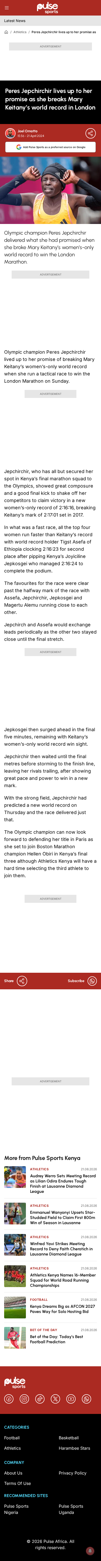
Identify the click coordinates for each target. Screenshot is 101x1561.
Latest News (14, 20)
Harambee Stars (74, 1448)
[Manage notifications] (90, 1551)
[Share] (90, 133)
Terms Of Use (17, 1483)
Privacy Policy (72, 1473)
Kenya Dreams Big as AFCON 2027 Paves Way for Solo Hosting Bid (62, 1309)
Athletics (19, 32)
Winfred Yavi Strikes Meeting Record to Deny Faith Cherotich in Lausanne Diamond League (61, 1249)
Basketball (69, 1437)
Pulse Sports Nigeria (16, 1509)
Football (39, 1300)
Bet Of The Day (43, 1330)
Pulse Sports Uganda (71, 1509)
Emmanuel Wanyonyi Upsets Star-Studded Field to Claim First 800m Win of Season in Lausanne (62, 1217)
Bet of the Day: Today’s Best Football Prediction (56, 1339)
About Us (13, 1473)
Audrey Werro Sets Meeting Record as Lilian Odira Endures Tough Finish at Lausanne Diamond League (63, 1183)
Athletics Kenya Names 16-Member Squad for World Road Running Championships (63, 1280)
